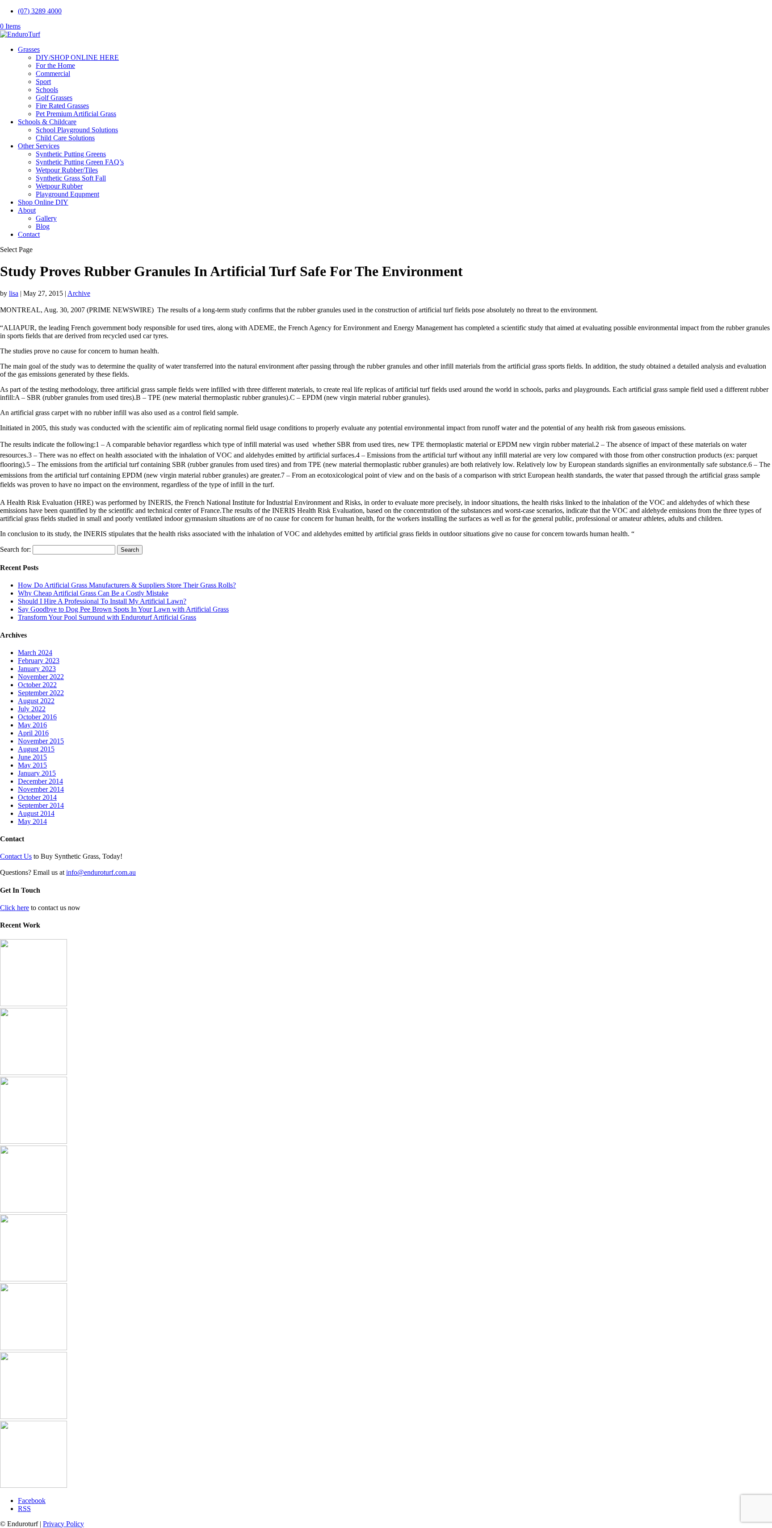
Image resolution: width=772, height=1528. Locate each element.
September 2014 (41, 805)
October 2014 (37, 797)
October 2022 (37, 684)
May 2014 (32, 821)
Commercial (53, 73)
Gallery (46, 218)
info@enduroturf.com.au (101, 872)
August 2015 (36, 749)
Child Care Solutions (65, 138)
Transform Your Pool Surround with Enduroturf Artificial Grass (107, 617)
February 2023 (38, 660)
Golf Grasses (54, 97)
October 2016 (37, 717)
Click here (14, 907)
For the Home (55, 65)
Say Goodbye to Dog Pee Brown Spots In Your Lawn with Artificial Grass (123, 609)
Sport (43, 81)
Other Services (38, 146)
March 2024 (35, 652)
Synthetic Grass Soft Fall (71, 178)
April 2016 (33, 733)
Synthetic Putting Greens (71, 154)
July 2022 (32, 709)
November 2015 (41, 741)
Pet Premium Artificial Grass (76, 114)
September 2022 (41, 693)
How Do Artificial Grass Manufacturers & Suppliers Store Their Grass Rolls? (127, 585)
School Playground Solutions (77, 130)
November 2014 (41, 789)
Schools (47, 89)
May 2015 (32, 765)
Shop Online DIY (43, 202)
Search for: (15, 549)
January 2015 (37, 773)
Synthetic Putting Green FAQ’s (80, 162)
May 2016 (32, 725)
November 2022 (41, 676)
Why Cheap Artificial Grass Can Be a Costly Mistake (93, 593)
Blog (43, 226)
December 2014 (40, 781)
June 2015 (32, 757)
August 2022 (36, 701)
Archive (78, 293)
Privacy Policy (63, 1524)
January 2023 (37, 668)
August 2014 (36, 813)
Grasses (29, 49)
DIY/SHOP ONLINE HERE (77, 57)
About (27, 210)
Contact (29, 234)
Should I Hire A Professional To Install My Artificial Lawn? (102, 601)
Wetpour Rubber (59, 186)
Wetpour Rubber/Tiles (67, 170)
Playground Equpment (67, 194)
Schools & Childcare (47, 122)
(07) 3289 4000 (40, 11)
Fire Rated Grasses (62, 105)
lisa (13, 293)
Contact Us (16, 856)
